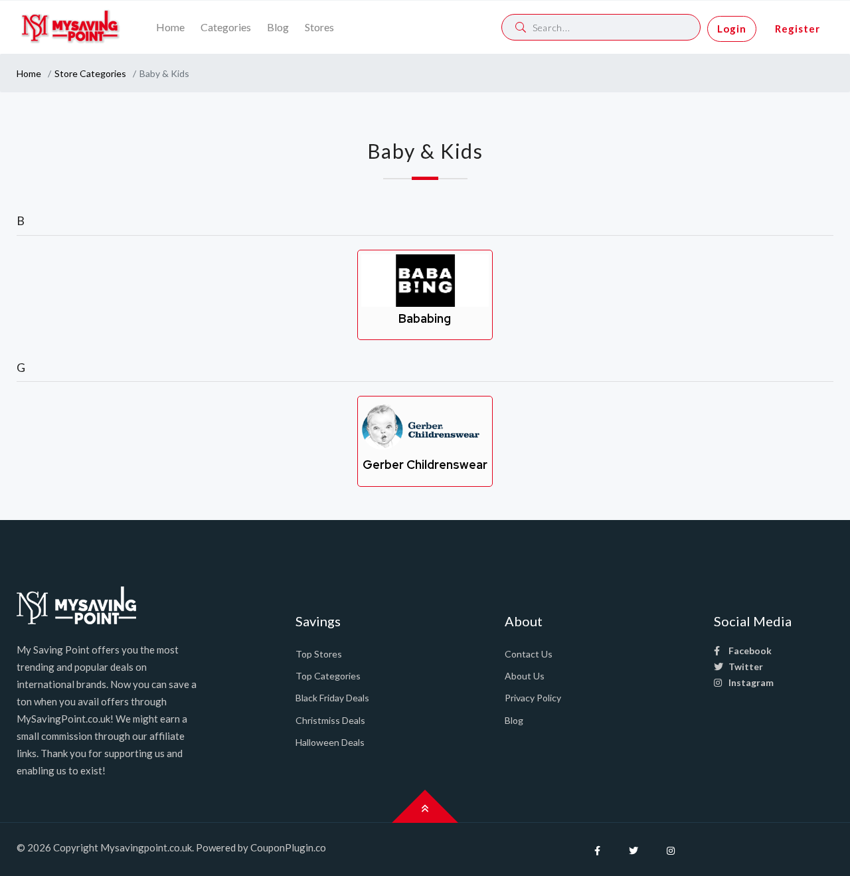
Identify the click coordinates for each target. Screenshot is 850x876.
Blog (278, 27)
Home (170, 27)
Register (797, 29)
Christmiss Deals (330, 720)
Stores (319, 27)
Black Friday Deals (332, 697)
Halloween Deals (330, 742)
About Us (525, 675)
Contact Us (528, 653)
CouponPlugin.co (288, 847)
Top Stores (319, 653)
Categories (226, 27)
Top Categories (328, 675)
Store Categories (90, 73)
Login (731, 29)
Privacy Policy (533, 697)
